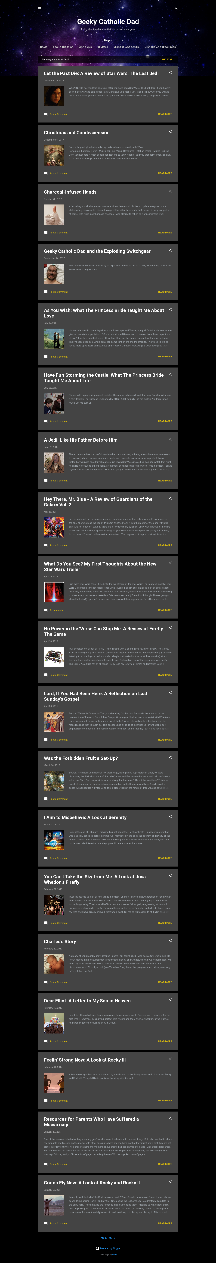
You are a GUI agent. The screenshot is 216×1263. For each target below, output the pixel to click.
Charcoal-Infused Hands (70, 192)
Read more (165, 114)
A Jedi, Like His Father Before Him (81, 440)
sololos (114, 1255)
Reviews (103, 47)
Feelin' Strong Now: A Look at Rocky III (85, 1060)
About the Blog (63, 47)
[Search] (176, 8)
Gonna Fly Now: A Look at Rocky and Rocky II (92, 1182)
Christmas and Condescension (77, 132)
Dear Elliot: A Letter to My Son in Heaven (87, 1000)
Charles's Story (60, 941)
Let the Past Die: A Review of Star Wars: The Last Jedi (101, 73)
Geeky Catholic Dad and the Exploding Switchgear (97, 251)
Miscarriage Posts (126, 47)
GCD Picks (85, 47)
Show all (167, 59)
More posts (108, 1238)
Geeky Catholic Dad (108, 21)
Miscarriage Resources (160, 47)
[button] (170, 73)
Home (43, 47)
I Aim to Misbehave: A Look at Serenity (85, 817)
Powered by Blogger (110, 1248)
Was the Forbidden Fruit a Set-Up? (81, 758)
